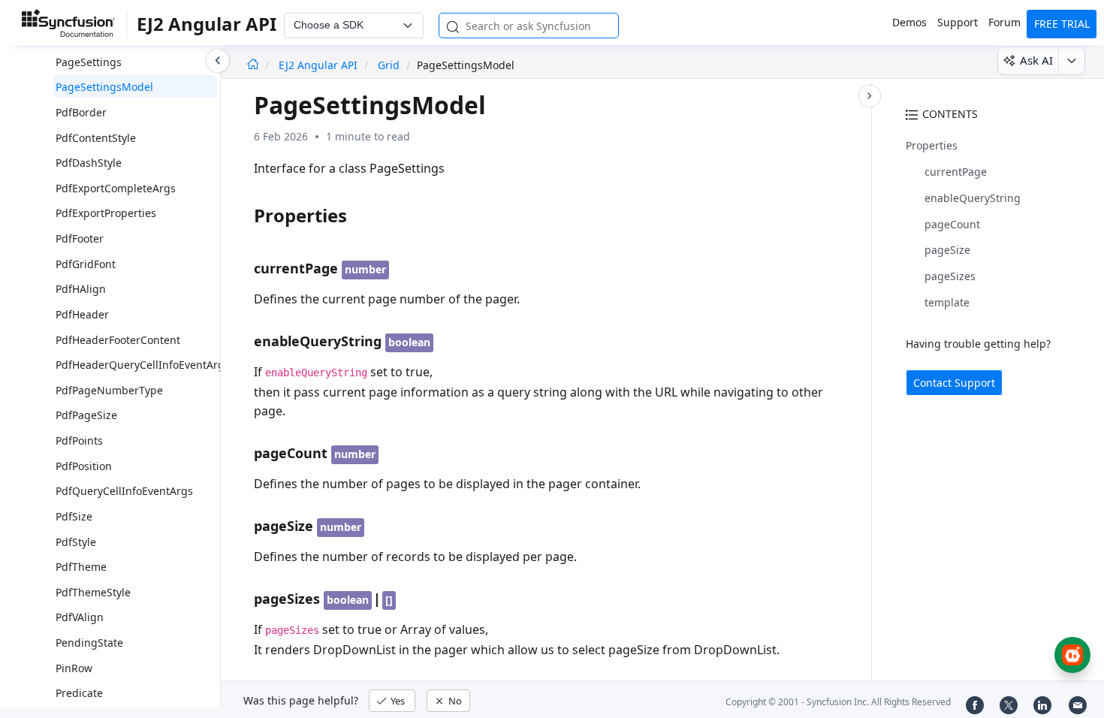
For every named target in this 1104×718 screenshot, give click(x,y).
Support (957, 22)
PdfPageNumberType (109, 390)
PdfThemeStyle (93, 592)
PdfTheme (81, 567)
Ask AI (1036, 60)
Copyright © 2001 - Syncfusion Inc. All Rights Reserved (838, 701)
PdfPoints (79, 440)
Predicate (79, 693)
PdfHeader (82, 314)
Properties (932, 145)
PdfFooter (80, 238)
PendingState (89, 642)
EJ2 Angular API (319, 65)
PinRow (74, 668)
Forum (1004, 22)
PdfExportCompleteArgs (116, 188)
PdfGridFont (86, 264)
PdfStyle (76, 542)
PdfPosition (84, 466)
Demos (909, 22)
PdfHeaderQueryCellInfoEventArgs (143, 364)
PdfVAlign (80, 617)
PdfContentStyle (96, 138)
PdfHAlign (81, 289)
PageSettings (89, 62)
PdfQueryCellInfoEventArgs (124, 491)
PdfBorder (81, 112)
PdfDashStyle (89, 162)
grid (389, 65)
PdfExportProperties (106, 213)
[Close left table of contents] (217, 60)
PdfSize (74, 516)
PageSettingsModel (104, 87)
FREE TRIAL (1062, 24)
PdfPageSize (86, 415)
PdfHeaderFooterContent (118, 340)
